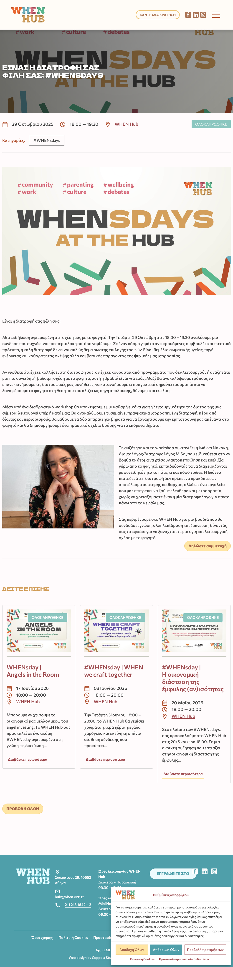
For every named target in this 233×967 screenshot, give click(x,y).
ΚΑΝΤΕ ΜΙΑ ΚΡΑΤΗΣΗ (158, 15)
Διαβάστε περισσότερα (27, 759)
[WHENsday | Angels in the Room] (39, 633)
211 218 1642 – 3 (78, 904)
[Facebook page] (188, 15)
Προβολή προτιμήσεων (205, 949)
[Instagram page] (203, 15)
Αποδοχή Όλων (131, 949)
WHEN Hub (126, 124)
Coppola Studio (104, 957)
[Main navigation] (216, 14)
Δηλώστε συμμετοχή (207, 545)
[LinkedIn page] (196, 15)
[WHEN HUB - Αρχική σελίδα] (28, 15)
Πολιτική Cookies (142, 959)
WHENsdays (48, 140)
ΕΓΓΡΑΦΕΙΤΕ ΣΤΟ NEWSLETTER (173, 875)
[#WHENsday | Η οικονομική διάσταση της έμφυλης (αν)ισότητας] (194, 633)
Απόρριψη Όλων (166, 949)
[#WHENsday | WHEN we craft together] (116, 633)
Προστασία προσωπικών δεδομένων (184, 959)
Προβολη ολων (22, 808)
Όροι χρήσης (42, 937)
